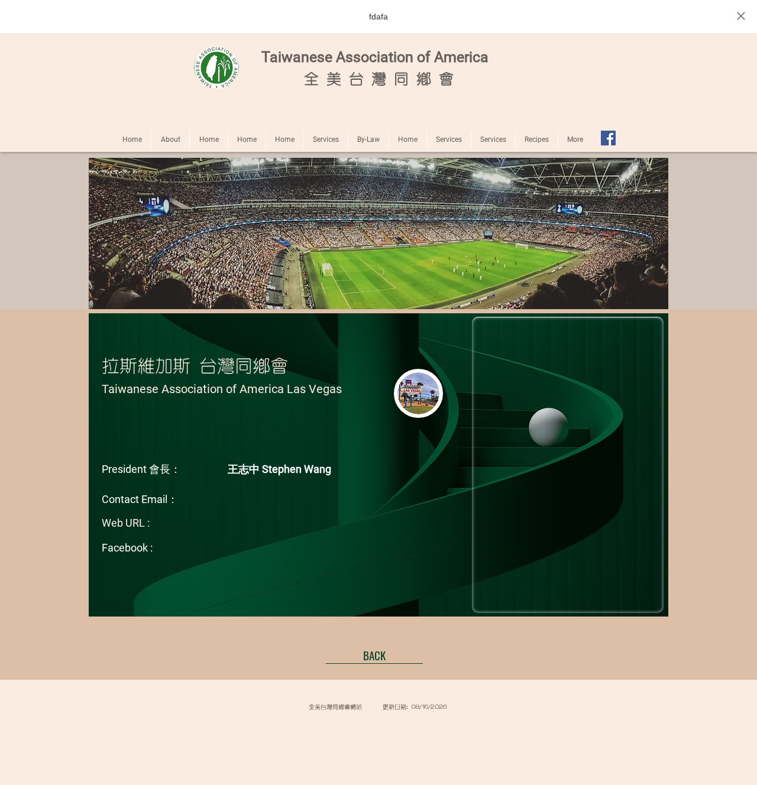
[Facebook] (608, 138)
